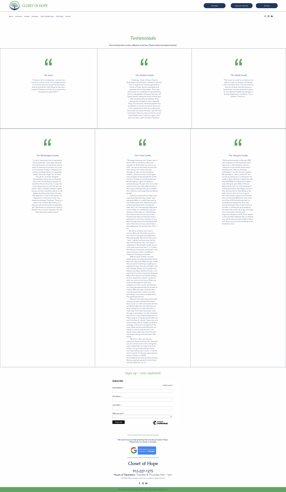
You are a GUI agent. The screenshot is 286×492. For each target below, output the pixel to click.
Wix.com (164, 489)
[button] (11, 16)
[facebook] (265, 16)
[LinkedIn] (272, 16)
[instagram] (268, 16)
